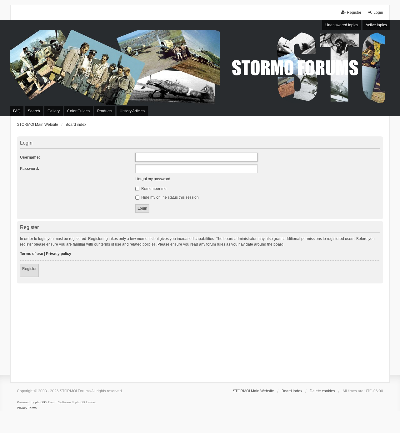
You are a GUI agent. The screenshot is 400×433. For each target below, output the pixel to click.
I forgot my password (152, 179)
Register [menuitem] (354, 12)
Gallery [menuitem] (54, 111)
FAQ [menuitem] (16, 111)
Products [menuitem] (104, 111)
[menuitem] (22, 408)
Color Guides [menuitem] (78, 111)
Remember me (153, 188)
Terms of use (31, 254)
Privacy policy (58, 254)
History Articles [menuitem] (132, 111)
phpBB (40, 402)
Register (29, 269)
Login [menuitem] (378, 12)
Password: (29, 168)
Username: (30, 157)
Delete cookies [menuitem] (322, 391)
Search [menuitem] (34, 111)
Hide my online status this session (169, 197)
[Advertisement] (200, 330)
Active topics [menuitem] (376, 25)
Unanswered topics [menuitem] (341, 25)
